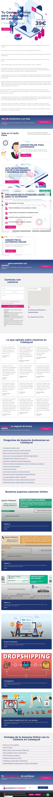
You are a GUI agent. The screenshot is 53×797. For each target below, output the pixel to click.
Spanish (6, 796)
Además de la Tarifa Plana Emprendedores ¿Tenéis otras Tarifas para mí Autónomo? (24, 464)
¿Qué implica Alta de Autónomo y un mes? (15, 458)
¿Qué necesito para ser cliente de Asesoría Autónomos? (17, 450)
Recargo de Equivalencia (10, 642)
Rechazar (37, 794)
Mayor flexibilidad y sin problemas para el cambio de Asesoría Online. (20, 763)
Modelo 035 (7, 563)
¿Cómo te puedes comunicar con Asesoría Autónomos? (16, 472)
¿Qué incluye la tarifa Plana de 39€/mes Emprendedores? (17, 461)
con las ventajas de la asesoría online (29, 97)
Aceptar (31, 794)
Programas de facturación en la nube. (12, 758)
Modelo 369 (7, 524)
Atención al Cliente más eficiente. (11, 755)
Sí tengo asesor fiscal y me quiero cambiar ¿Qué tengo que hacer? (19, 479)
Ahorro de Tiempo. (8, 747)
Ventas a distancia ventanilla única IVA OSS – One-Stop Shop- (21, 720)
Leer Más (5, 568)
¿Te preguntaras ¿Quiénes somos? (11, 448)
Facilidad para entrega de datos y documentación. (15, 761)
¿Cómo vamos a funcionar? (9, 469)
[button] (26, 448)
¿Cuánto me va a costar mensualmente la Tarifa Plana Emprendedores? (20, 456)
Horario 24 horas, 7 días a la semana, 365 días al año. (16, 750)
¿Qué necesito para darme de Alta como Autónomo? (16, 453)
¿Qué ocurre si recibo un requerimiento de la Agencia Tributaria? (19, 474)
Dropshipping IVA (9, 681)
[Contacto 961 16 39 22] (29, 317)
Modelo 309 (7, 602)
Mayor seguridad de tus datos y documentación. (15, 753)
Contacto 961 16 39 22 (36, 317)
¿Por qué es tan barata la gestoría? (11, 466)
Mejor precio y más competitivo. (11, 745)
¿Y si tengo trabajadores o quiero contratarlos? (14, 477)
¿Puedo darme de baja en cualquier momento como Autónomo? (18, 482)
